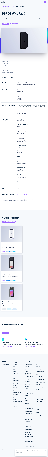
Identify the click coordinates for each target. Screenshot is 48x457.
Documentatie (28, 434)
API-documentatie (29, 436)
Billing (15, 369)
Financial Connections (18, 383)
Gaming (26, 397)
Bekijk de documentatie (22, 194)
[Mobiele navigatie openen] (45, 2)
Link (14, 390)
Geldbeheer (27, 386)
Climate (15, 375)
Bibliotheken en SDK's (29, 443)
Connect (15, 376)
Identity (15, 385)
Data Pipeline (16, 380)
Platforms (27, 388)
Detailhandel (27, 415)
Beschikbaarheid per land (8, 68)
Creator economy (29, 393)
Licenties (38, 384)
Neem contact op (14, 23)
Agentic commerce (29, 368)
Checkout (16, 373)
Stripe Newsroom (40, 399)
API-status (27, 438)
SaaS (26, 390)
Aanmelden (39, 415)
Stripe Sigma (16, 402)
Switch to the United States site (23, 454)
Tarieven (15, 364)
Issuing (15, 389)
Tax (14, 404)
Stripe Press (39, 401)
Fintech (26, 395)
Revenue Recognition (18, 401)
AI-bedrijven (27, 391)
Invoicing (15, 387)
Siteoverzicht (39, 386)
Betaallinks (16, 394)
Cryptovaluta (16, 378)
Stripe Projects (28, 444)
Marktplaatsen (28, 384)
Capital (15, 371)
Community (39, 369)
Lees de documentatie (7, 346)
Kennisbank (39, 363)
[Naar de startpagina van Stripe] (3, 361)
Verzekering (27, 402)
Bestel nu (5, 23)
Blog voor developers (29, 446)
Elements (16, 382)
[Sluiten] (45, 450)
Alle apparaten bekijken (8, 221)
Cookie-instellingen (40, 387)
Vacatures (38, 397)
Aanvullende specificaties (8, 72)
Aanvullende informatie (7, 77)
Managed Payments (18, 392)
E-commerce (28, 371)
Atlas (15, 366)
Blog (37, 368)
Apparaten (11, 6)
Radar (15, 399)
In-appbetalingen (28, 383)
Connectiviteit (5, 63)
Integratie (4, 65)
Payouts (15, 397)
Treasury (15, 408)
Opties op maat (5, 70)
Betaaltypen (5, 61)
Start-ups (27, 366)
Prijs (3, 75)
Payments (16, 396)
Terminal (4, 6)
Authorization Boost (18, 368)
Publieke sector (28, 413)
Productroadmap (40, 396)
